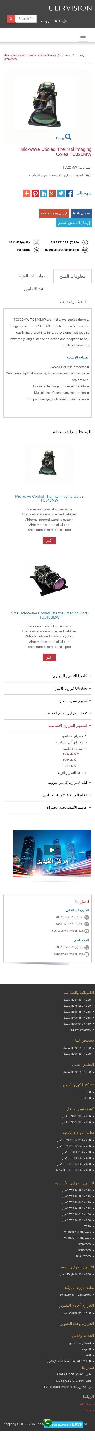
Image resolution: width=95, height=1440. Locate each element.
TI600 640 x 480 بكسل (77, 1023)
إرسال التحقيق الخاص (74, 223)
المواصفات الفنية (33, 276)
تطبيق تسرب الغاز (73, 701)
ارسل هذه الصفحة (54, 213)
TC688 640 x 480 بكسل (76, 1202)
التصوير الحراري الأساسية (67, 726)
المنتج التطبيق (36, 288)
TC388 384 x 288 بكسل (76, 1196)
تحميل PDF (81, 213)
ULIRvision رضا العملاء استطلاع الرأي (69, 1361)
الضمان (86, 1355)
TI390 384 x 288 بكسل (77, 1053)
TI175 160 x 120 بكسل (77, 1005)
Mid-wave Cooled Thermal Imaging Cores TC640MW (49, 498)
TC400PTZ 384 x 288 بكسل (73, 1140)
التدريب (86, 1349)
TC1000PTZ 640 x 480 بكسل (73, 1170)
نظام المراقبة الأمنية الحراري (65, 795)
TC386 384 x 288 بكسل (76, 1208)
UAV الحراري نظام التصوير (66, 713)
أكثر (49, 541)
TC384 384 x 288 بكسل (76, 1190)
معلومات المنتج (72, 276)
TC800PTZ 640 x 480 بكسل (73, 1164)
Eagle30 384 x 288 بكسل (75, 1274)
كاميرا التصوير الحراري (70, 676)
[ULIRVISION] (56, 8)
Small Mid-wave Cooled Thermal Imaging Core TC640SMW (49, 615)
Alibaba (85, 1404)
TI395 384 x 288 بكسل (77, 1011)
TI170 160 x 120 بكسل (77, 1047)
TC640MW (69, 759)
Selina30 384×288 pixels (75, 1294)
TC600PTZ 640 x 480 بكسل (73, 1146)
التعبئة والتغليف (73, 301)
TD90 (87, 1092)
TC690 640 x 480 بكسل (76, 1214)
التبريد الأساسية (72, 748)
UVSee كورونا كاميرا (71, 688)
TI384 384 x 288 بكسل (77, 999)
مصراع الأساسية (72, 736)
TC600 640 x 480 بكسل (76, 1158)
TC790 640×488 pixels (76, 1238)
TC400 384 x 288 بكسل (76, 1152)
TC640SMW (68, 766)
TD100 (86, 1098)
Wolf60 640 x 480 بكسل (76, 1312)
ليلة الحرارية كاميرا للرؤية (67, 783)
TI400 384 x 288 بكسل (77, 1017)
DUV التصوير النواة (70, 773)
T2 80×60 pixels (81, 1029)
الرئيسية (81, 55)
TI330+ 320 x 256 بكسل (76, 1122)
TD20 (87, 1226)
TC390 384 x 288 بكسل (76, 1220)
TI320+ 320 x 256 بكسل (76, 1116)
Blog (87, 1410)
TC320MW (69, 753)
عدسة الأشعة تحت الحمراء (67, 807)
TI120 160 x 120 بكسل (77, 1072)
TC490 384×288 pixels (76, 1232)
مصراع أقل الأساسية (69, 742)
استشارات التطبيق (80, 1343)
